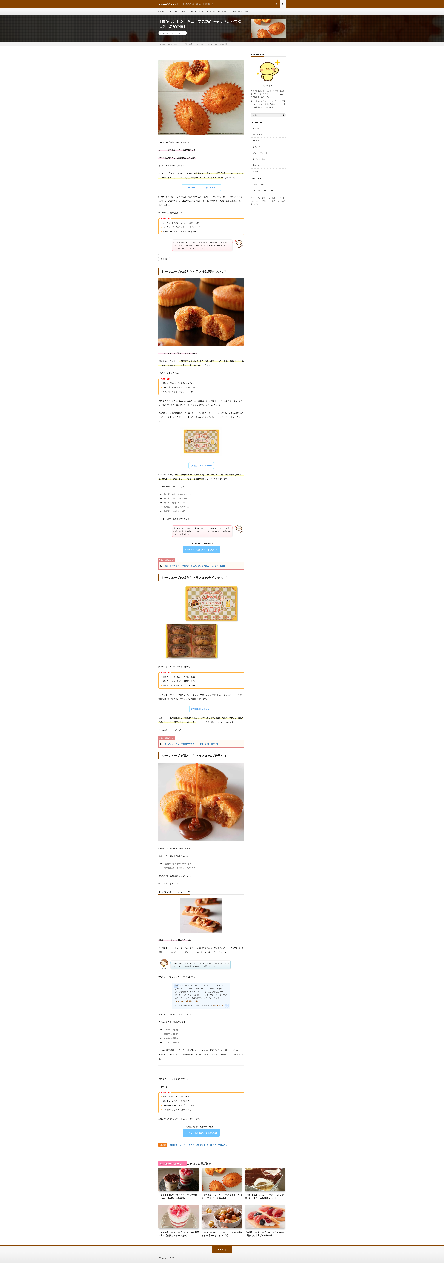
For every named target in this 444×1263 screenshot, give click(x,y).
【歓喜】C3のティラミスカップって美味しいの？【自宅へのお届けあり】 (177, 1196)
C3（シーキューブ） (177, 33)
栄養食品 (162, 11)
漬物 (246, 11)
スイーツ (174, 11)
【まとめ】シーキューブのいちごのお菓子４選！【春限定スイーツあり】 (178, 1234)
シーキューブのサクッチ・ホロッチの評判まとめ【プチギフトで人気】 (222, 1234)
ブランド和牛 (224, 11)
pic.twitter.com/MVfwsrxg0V (186, 1001)
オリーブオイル (209, 11)
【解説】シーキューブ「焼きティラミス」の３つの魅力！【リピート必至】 (194, 566)
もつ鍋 (237, 11)
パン (185, 11)
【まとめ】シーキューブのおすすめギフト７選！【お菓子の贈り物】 (191, 744)
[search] (284, 115)
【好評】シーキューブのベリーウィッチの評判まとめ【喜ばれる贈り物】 (265, 1234)
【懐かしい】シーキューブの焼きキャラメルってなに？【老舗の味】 (222, 1196)
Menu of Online (177, 1258)
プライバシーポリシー (264, 190)
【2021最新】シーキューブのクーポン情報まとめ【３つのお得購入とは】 (198, 1145)
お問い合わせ (260, 184)
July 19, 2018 (217, 1005)
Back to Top (222, 1250)
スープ (195, 11)
